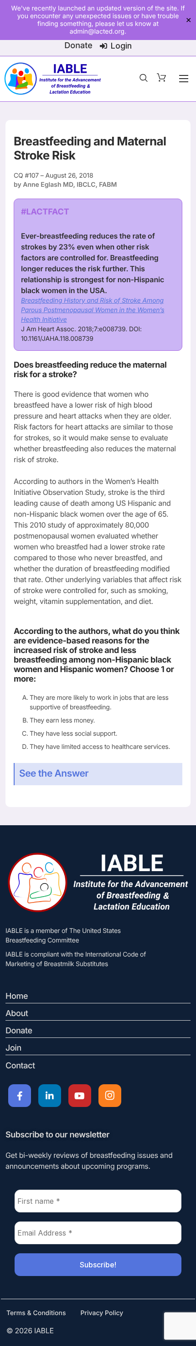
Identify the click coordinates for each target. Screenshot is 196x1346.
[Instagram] (109, 1095)
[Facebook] (19, 1095)
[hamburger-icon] (183, 78)
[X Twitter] (49, 1095)
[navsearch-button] (143, 78)
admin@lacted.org (97, 31)
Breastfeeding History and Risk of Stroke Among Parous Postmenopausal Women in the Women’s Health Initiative (92, 310)
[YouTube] (79, 1095)
